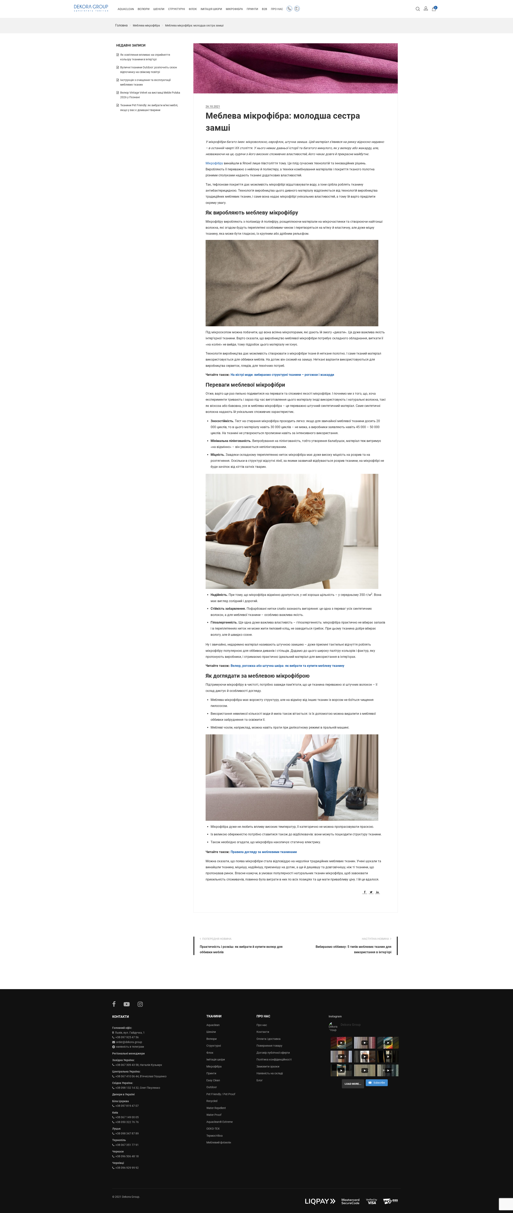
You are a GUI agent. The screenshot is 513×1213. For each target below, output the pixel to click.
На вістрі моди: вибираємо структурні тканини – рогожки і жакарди (282, 375)
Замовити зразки (267, 1066)
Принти (211, 1073)
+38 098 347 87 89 (127, 1133)
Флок (209, 1052)
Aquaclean (213, 1025)
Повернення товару (269, 1045)
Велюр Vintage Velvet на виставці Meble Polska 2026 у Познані (150, 95)
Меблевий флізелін (218, 1142)
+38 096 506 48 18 (127, 1156)
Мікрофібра (214, 1066)
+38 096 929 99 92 (127, 1167)
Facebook (114, 1004)
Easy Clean (213, 1080)
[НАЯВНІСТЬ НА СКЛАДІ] (297, 9)
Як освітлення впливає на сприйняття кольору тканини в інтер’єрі (145, 57)
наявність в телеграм (130, 1046)
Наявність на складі (269, 1073)
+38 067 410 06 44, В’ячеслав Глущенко (141, 1076)
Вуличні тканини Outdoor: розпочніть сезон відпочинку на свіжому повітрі (148, 70)
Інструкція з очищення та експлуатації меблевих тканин (145, 82)
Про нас (261, 1025)
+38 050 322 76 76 (127, 1122)
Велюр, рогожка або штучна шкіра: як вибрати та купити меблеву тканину (287, 666)
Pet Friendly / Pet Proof (220, 1094)
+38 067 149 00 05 (127, 1117)
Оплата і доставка (268, 1038)
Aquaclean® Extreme (219, 1121)
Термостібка (214, 1135)
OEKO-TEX (213, 1128)
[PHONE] (290, 9)
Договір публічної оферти (273, 1052)
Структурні (213, 1045)
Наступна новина (375, 938)
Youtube (127, 1004)
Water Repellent (216, 1108)
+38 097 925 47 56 (127, 1037)
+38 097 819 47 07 (127, 1105)
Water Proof (213, 1114)
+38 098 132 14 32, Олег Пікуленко (137, 1087)
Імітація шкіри (215, 1059)
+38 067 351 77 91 (127, 1144)
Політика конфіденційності (274, 1059)
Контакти (262, 1031)
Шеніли (211, 1031)
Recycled (211, 1101)
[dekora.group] (91, 8)
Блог (259, 1080)
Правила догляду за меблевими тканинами (264, 852)
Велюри (211, 1038)
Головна (121, 25)
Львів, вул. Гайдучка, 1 (130, 1032)
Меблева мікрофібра (146, 25)
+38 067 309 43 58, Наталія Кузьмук (138, 1064)
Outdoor (211, 1087)
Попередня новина (216, 938)
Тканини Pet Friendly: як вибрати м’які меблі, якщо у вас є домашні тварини (149, 108)
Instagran (140, 1004)
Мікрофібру (214, 163)
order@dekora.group (129, 1042)
